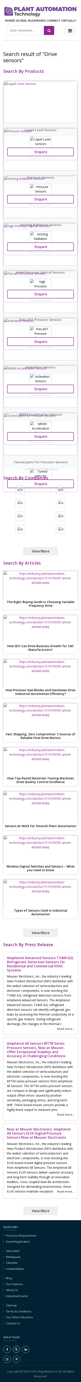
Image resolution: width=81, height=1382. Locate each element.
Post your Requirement (21, 1235)
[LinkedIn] (25, 1349)
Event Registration (18, 1241)
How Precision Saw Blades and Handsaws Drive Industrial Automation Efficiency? (40, 692)
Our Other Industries (19, 1317)
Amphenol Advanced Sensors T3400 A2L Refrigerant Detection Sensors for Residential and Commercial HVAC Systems (40, 964)
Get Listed (12, 1251)
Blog (9, 1278)
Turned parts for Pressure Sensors (40, 462)
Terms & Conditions (19, 1311)
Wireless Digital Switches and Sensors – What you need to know (40, 868)
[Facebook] (7, 1349)
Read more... (65, 1029)
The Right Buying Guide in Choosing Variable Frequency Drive (40, 604)
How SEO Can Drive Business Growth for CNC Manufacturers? (40, 648)
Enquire (40, 483)
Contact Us (13, 1323)
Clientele (11, 1263)
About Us (12, 1290)
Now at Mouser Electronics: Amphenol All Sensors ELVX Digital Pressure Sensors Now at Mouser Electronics (39, 1133)
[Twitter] (16, 1352)
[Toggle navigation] (70, 31)
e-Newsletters (15, 1269)
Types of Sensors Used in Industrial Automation (40, 912)
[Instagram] (7, 1359)
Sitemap (11, 1305)
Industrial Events (17, 1296)
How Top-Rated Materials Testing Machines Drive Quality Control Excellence (40, 780)
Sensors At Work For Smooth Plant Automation (40, 826)
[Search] (49, 30)
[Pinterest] (16, 1359)
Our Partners (14, 1284)
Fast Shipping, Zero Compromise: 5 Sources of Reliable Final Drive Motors (40, 736)
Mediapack (13, 1257)
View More (40, 551)
